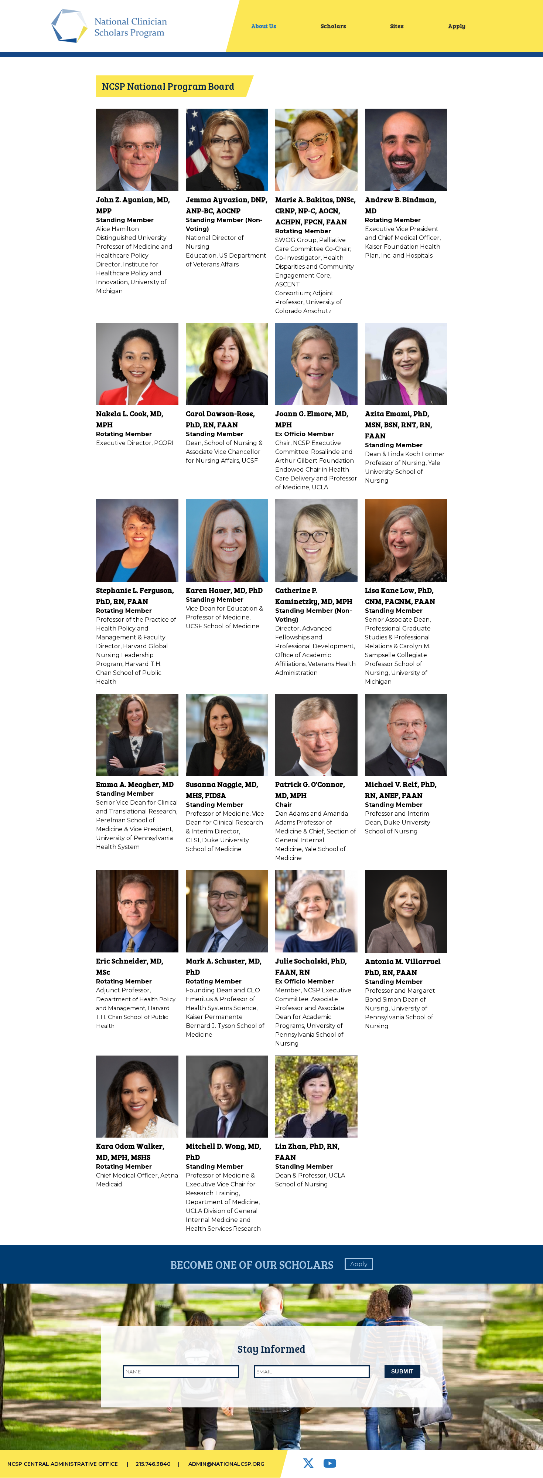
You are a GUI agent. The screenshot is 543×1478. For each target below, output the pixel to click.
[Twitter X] (309, 1465)
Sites (397, 26)
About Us (263, 26)
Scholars (333, 26)
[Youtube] (330, 1465)
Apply (456, 26)
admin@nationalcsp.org (226, 1464)
